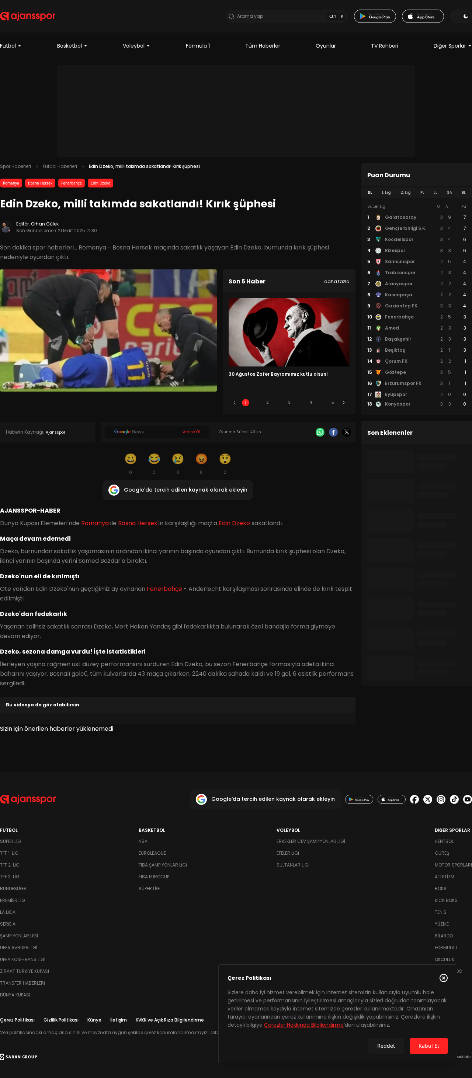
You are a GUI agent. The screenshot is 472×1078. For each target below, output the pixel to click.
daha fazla (337, 281)
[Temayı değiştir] (461, 16)
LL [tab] (435, 192)
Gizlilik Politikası (61, 1020)
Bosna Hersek (40, 183)
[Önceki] (234, 403)
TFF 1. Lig (9, 853)
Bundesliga (13, 888)
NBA (143, 841)
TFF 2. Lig (10, 865)
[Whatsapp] (320, 432)
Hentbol (444, 841)
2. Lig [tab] (405, 192)
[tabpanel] (416, 305)
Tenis (441, 912)
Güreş (442, 853)
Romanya (11, 183)
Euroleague (152, 853)
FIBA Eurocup (154, 877)
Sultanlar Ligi (293, 865)
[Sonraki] (344, 403)
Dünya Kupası (15, 995)
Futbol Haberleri (60, 166)
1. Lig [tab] (386, 192)
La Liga (7, 912)
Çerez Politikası (17, 1020)
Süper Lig (10, 841)
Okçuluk (444, 959)
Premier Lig (12, 900)
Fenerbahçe (71, 183)
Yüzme (442, 924)
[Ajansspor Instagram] (441, 799)
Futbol (8, 45)
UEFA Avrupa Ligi (18, 947)
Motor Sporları (453, 865)
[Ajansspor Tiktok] (454, 799)
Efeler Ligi (288, 853)
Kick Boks (446, 900)
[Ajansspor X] (427, 799)
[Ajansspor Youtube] (467, 799)
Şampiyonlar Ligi (19, 936)
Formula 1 (198, 45)
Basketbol (69, 45)
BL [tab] (464, 192)
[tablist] (416, 192)
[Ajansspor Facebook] (414, 799)
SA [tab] (449, 192)
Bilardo (444, 936)
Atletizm (444, 877)
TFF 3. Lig (10, 877)
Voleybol (134, 45)
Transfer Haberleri (22, 983)
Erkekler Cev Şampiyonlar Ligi (311, 841)
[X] (346, 432)
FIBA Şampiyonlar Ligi (163, 865)
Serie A (7, 924)
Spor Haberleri (15, 166)
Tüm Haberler (262, 45)
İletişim (118, 1020)
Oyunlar (326, 45)
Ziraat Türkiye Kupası (24, 971)
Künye (94, 1020)
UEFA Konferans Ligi (22, 959)
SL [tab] (370, 192)
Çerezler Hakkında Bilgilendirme (304, 1025)
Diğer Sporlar (450, 45)
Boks (441, 888)
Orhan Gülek (45, 224)
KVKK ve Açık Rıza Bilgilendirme (170, 1020)
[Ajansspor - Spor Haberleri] (27, 16)
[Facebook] (333, 432)
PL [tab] (422, 192)
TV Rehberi (384, 45)
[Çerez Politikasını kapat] (443, 978)
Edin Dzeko (100, 183)
